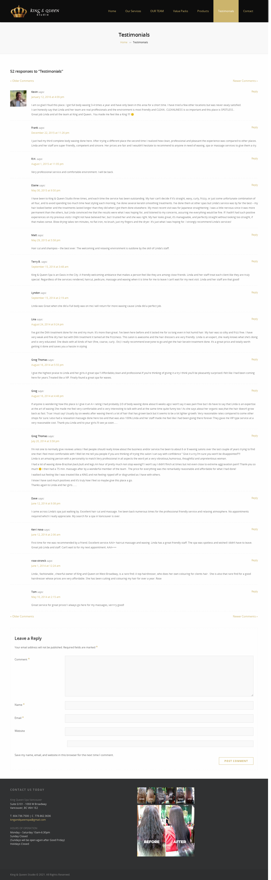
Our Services (133, 11)
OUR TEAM (157, 11)
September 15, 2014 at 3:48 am (49, 267)
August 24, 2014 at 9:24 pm (47, 324)
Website (20, 731)
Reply (255, 91)
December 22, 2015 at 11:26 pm (50, 133)
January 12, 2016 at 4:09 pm (47, 97)
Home (112, 11)
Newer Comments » (245, 81)
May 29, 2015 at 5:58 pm (45, 240)
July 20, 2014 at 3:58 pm (45, 441)
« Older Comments (22, 81)
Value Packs (180, 11)
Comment (22, 659)
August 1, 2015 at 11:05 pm (47, 164)
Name (20, 704)
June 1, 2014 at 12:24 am (45, 566)
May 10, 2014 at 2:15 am (45, 597)
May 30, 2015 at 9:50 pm (45, 190)
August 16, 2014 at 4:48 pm (47, 396)
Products (203, 11)
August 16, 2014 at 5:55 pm (47, 365)
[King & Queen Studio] (34, 16)
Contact (248, 11)
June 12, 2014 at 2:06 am (45, 534)
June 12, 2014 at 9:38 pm (45, 503)
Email (19, 717)
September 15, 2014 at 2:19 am (49, 298)
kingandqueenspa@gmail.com (28, 820)
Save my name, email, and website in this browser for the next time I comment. (64, 755)
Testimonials (226, 11)
